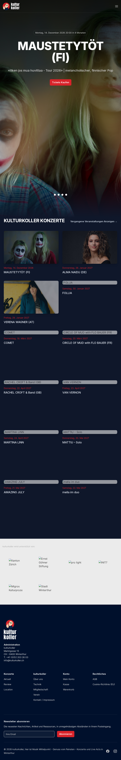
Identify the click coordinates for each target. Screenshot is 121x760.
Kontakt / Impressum (44, 700)
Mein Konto (68, 679)
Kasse (66, 684)
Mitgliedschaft (40, 689)
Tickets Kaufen (60, 71)
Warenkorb (68, 689)
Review (7, 684)
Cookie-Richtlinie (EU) (104, 684)
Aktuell (7, 679)
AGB (95, 679)
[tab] (53, 195)
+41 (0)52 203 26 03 (17, 657)
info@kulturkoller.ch (14, 660)
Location (8, 689)
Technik (37, 684)
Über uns (38, 679)
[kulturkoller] (10, 629)
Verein (36, 694)
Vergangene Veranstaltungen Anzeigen (93, 221)
